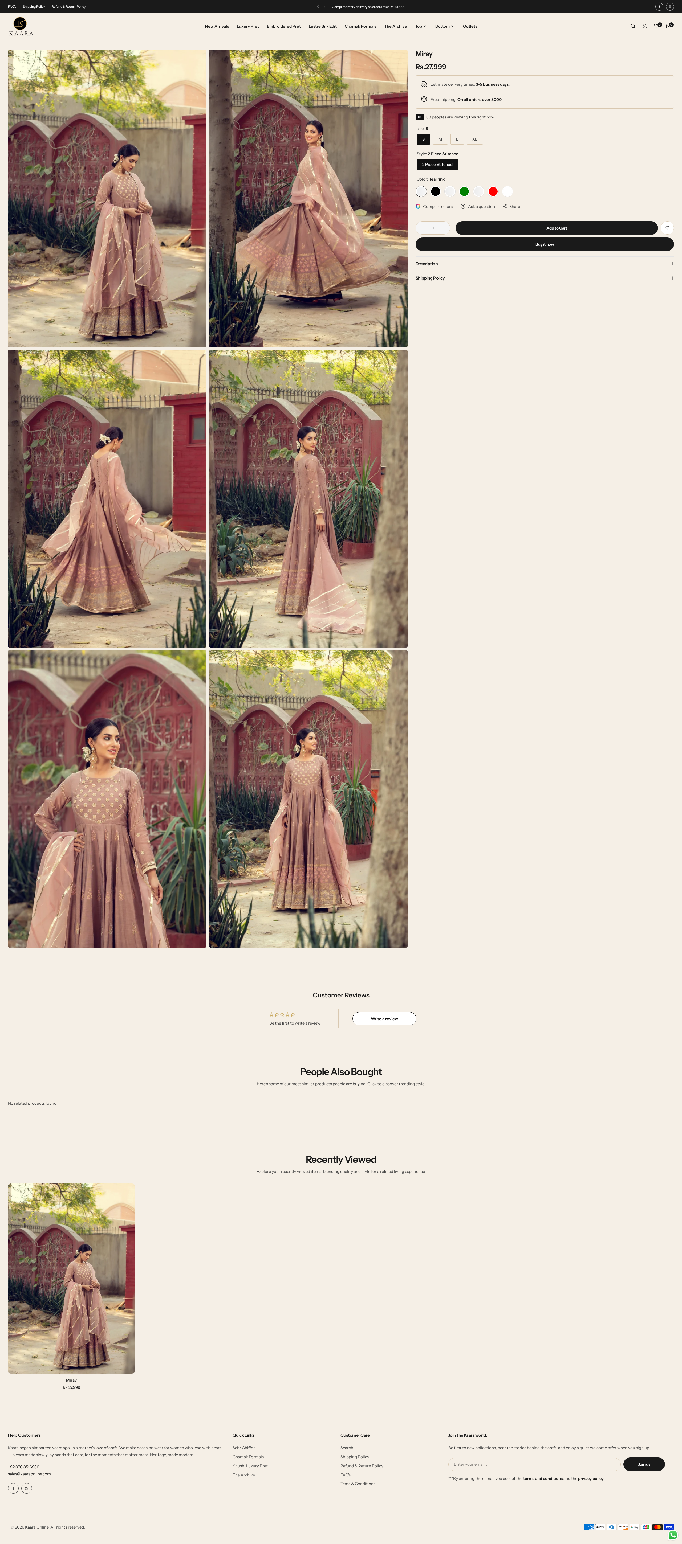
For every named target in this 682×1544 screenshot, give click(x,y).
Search (346, 1447)
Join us (644, 1464)
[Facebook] (659, 7)
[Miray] (71, 1278)
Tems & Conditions (357, 1483)
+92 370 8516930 (23, 1466)
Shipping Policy (34, 7)
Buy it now (544, 244)
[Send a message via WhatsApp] (673, 1535)
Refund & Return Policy (69, 7)
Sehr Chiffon (244, 1447)
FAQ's (12, 7)
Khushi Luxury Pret (250, 1465)
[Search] (633, 26)
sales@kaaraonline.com (29, 1473)
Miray (71, 1380)
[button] (318, 6)
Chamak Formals (248, 1456)
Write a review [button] (384, 1018)
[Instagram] (670, 7)
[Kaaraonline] (21, 26)
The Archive (244, 1474)
